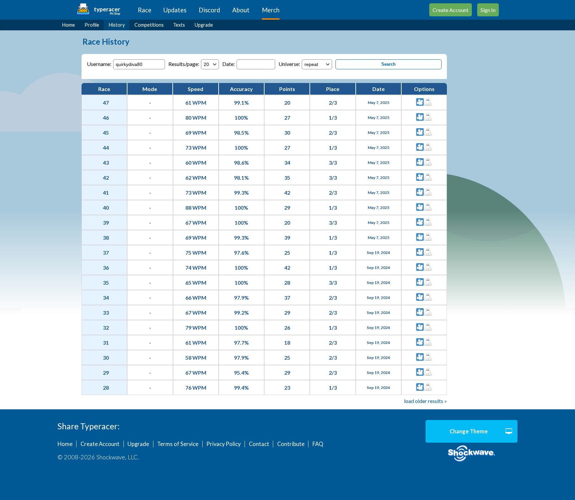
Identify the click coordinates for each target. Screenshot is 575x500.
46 (106, 117)
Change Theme (469, 431)
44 (106, 147)
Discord (209, 10)
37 (106, 252)
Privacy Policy (223, 444)
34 (106, 297)
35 (106, 282)
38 (106, 237)
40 (106, 207)
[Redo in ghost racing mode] (428, 102)
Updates (174, 10)
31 (106, 342)
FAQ (317, 444)
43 (106, 162)
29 (106, 372)
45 (106, 132)
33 (106, 312)
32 (106, 327)
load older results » (425, 401)
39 (106, 222)
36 (106, 267)
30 (106, 357)
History (117, 25)
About (241, 10)
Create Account (451, 10)
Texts (179, 25)
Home (68, 25)
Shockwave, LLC (471, 453)
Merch (271, 10)
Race (144, 10)
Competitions (149, 25)
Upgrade (204, 25)
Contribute (290, 444)
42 (106, 177)
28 (106, 387)
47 (106, 102)
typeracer (107, 9)
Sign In (487, 10)
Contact (259, 444)
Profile (92, 25)
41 (106, 192)
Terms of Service (177, 444)
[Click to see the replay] (420, 102)
